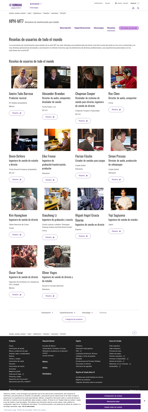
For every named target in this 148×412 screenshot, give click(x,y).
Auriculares (34, 3)
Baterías (11, 356)
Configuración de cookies (113, 396)
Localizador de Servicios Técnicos (86, 353)
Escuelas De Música (48, 346)
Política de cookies (39, 410)
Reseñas (111, 27)
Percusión (12, 364)
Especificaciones (82, 27)
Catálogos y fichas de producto (85, 356)
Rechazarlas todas (113, 401)
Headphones (37, 13)
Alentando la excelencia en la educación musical (55, 352)
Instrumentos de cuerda (16, 361)
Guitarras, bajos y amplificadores (19, 353)
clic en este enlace (28, 406)
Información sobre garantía (84, 348)
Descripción (65, 27)
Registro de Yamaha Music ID (85, 372)
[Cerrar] (144, 401)
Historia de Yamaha (115, 361)
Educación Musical (48, 341)
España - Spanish (123, 3)
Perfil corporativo (114, 346)
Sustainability (113, 366)
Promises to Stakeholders (117, 359)
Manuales (79, 359)
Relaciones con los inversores (118, 364)
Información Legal (10, 410)
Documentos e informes (83, 364)
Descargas (34, 7)
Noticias (45, 361)
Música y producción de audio (18, 351)
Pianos (11, 346)
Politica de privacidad (24, 410)
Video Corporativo (114, 348)
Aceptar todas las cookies (113, 407)
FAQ (77, 351)
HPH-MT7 (63, 13)
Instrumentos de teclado (16, 348)
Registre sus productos (83, 380)
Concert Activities (48, 356)
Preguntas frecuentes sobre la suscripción (89, 382)
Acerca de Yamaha (115, 341)
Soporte (107, 3)
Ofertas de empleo (115, 353)
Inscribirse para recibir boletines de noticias (89, 377)
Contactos (79, 346)
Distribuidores (98, 3)
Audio (29, 13)
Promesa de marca (115, 351)
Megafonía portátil (14, 371)
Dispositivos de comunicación (18, 379)
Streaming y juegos (15, 376)
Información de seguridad (84, 366)
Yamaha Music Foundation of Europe (54, 348)
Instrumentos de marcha (16, 366)
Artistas (44, 367)
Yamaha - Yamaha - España (17, 13)
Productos (46, 13)
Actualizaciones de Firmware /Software (88, 361)
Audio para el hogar (15, 374)
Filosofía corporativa (115, 356)
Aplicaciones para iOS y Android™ (20, 381)
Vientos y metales (14, 359)
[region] (74, 401)
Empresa (133, 3)
